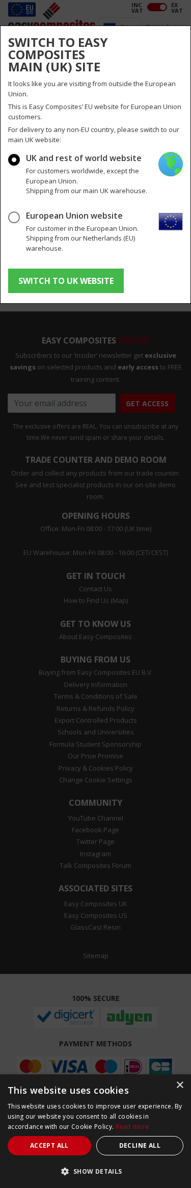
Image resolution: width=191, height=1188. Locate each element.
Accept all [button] (49, 1145)
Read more (132, 1126)
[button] (95, 1171)
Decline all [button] (139, 1145)
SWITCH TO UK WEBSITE (66, 280)
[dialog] (95, 1131)
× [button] (179, 1085)
